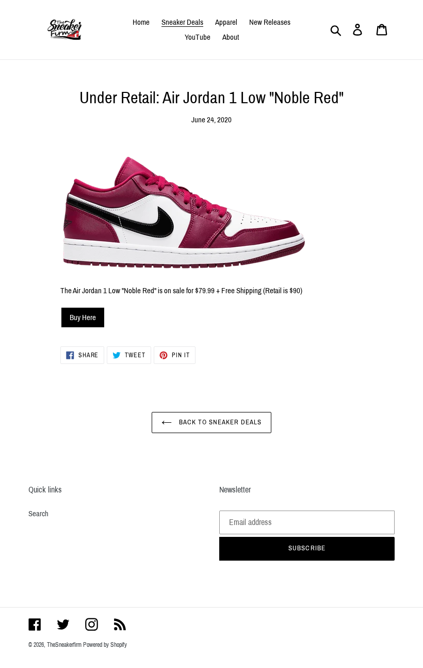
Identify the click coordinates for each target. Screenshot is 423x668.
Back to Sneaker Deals (219, 422)
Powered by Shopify (105, 644)
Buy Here (83, 317)
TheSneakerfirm (64, 644)
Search (38, 514)
